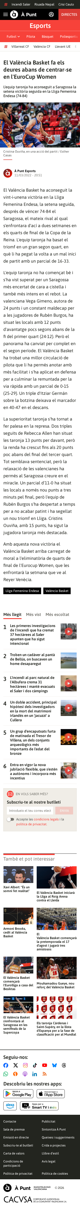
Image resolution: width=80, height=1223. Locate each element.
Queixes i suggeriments (58, 1137)
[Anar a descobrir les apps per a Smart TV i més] (39, 1105)
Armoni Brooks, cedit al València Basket (15, 932)
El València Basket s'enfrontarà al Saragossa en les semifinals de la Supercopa (16, 1024)
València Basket (57, 591)
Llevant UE (62, 46)
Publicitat (48, 1121)
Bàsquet (47, 36)
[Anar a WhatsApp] (6, 1074)
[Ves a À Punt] (23, 14)
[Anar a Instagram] (26, 1065)
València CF (42, 46)
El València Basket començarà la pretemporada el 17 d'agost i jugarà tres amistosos (57, 941)
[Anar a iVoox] (16, 1074)
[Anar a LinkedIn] (35, 1074)
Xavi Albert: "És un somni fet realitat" (16, 889)
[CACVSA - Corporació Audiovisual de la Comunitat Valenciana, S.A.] (35, 1199)
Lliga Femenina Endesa (22, 591)
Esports (40, 25)
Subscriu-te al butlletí (18, 1145)
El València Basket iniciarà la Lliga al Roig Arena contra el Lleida (56, 896)
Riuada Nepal (44, 4)
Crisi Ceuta (66, 4)
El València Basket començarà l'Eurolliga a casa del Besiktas (18, 983)
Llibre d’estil (50, 1153)
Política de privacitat (17, 1173)
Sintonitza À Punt (54, 1129)
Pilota (30, 36)
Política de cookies (55, 1173)
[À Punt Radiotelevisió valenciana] (26, 1188)
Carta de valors (13, 1153)
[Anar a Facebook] (6, 1065)
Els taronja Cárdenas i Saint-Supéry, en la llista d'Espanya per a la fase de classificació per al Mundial (56, 1028)
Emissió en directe (16, 1137)
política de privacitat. (31, 824)
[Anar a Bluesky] (55, 1065)
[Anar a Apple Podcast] (26, 1074)
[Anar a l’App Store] (51, 1093)
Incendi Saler (21, 4)
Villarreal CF (20, 46)
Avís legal (48, 1161)
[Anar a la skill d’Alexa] (10, 1105)
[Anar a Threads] (65, 1065)
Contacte (9, 1121)
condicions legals (46, 819)
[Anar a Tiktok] (36, 1065)
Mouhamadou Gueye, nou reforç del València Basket (55, 985)
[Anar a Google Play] (18, 1093)
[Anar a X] (16, 1065)
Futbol (11, 36)
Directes (69, 14)
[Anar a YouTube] (45, 1065)
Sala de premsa (14, 1129)
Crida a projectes (54, 1145)
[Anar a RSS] (45, 1074)
